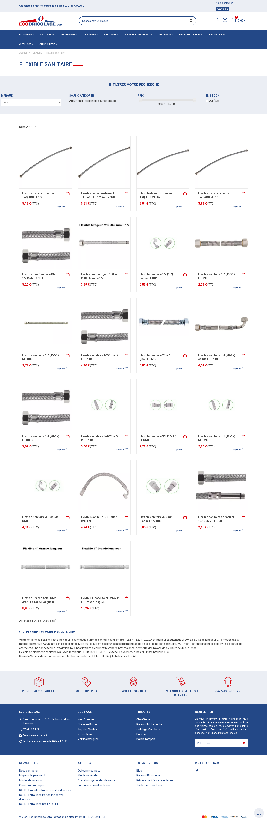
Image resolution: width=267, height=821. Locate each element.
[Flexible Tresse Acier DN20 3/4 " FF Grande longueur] (45, 567)
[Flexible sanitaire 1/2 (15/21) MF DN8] (45, 324)
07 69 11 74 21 (31, 729)
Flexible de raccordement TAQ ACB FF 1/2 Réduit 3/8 (98, 195)
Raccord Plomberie (148, 775)
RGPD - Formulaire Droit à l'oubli (38, 804)
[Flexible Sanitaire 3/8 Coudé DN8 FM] (104, 486)
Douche (141, 734)
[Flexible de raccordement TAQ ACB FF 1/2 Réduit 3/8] (104, 162)
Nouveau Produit (88, 724)
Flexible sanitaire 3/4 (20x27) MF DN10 (99, 438)
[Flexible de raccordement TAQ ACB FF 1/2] (45, 162)
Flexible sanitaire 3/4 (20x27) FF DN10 (40, 438)
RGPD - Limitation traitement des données (45, 790)
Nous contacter (28, 770)
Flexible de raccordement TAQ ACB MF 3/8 (214, 195)
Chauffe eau (67, 34)
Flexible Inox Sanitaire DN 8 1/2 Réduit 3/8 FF (39, 276)
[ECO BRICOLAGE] (40, 21)
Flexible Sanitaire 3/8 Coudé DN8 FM (99, 519)
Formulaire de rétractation (94, 785)
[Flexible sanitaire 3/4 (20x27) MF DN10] (104, 405)
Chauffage (164, 34)
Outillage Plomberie (148, 729)
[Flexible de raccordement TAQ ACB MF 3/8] (221, 162)
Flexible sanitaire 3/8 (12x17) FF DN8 (158, 438)
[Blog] (217, 20)
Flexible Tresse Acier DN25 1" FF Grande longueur (100, 600)
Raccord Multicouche (149, 724)
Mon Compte (86, 719)
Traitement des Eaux (149, 785)
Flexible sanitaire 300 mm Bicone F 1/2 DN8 (156, 519)
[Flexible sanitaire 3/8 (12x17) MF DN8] (221, 405)
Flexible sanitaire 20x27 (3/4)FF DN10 (155, 357)
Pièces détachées (189, 34)
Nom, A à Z (26, 126)
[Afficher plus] (68, 193)
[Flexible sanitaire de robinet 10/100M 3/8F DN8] (221, 486)
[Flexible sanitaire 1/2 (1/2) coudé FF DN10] (163, 243)
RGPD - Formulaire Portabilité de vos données (41, 797)
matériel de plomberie (48, 5)
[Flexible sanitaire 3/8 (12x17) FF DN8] (163, 405)
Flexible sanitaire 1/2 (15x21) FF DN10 (99, 357)
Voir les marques (88, 739)
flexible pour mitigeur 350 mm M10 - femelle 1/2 (100, 276)
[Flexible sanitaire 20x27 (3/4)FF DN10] (163, 324)
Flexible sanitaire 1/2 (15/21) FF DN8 (216, 276)
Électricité (215, 34)
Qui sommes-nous (89, 770)
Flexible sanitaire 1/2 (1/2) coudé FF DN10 (156, 276)
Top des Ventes (87, 729)
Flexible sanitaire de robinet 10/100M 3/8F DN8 (216, 519)
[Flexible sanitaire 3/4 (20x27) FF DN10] (45, 405)
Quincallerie (47, 44)
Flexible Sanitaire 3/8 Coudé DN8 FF (40, 519)
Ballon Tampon (145, 739)
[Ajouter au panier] (126, 274)
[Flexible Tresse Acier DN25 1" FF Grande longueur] (104, 567)
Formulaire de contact (35, 735)
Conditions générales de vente (96, 780)
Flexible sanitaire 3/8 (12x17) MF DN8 (216, 438)
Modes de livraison (30, 780)
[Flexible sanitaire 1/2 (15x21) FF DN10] (104, 324)
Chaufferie (143, 719)
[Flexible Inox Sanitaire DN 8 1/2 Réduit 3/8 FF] (45, 243)
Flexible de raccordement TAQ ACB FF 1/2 (39, 195)
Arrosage (110, 34)
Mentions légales (227, 733)
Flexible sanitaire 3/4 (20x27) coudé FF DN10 (216, 357)
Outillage (25, 44)
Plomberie (25, 34)
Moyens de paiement (32, 775)
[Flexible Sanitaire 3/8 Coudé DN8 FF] (45, 486)
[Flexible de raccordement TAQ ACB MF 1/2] (163, 162)
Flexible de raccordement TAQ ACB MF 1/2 (156, 195)
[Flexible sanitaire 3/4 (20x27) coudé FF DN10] (221, 324)
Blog (139, 770)
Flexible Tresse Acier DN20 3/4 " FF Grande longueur (39, 600)
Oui (214, 100)
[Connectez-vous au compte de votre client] (225, 20)
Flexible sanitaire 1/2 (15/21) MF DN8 (40, 357)
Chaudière (89, 34)
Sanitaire (46, 34)
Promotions (85, 734)
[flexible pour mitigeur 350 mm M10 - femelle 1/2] (104, 243)
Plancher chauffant (137, 34)
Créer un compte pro (32, 785)
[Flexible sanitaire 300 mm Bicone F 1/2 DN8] (163, 486)
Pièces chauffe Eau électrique (154, 780)
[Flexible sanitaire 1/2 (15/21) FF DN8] (221, 243)
